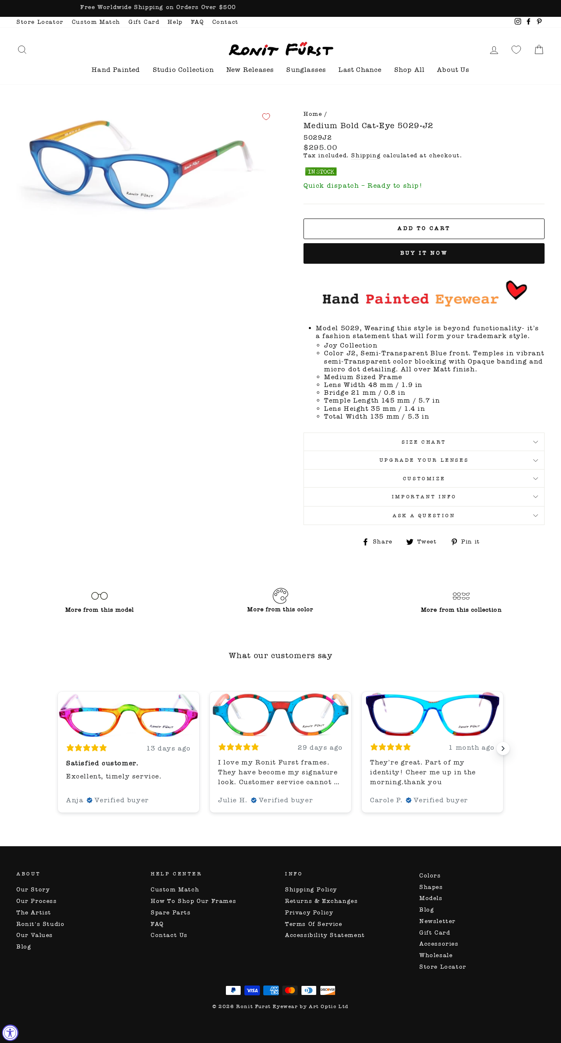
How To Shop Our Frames (193, 901)
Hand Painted (116, 70)
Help (175, 21)
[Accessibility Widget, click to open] (10, 1033)
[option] (280, 8)
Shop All (409, 70)
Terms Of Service (314, 924)
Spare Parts (171, 912)
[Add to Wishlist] (266, 117)
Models (431, 898)
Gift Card (144, 21)
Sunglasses (306, 70)
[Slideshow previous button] (57, 748)
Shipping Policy (311, 889)
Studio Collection (183, 70)
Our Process (36, 901)
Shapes (431, 887)
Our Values (34, 935)
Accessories (439, 943)
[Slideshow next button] (503, 748)
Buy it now (424, 253)
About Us (453, 70)
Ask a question (424, 515)
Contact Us (169, 935)
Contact (225, 21)
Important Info (424, 497)
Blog (23, 946)
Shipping (366, 155)
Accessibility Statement (325, 935)
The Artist (33, 912)
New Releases (250, 70)
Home (312, 114)
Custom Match (96, 21)
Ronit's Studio (40, 924)
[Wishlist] (516, 49)
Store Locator (40, 21)
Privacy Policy (309, 912)
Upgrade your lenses (424, 460)
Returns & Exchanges (321, 901)
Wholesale (436, 955)
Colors (430, 875)
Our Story (33, 889)
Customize (424, 478)
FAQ (197, 21)
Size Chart (424, 442)
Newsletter (437, 921)
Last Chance (360, 70)
